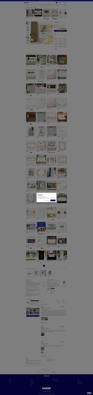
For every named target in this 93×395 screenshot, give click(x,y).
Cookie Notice (46, 197)
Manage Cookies (47, 200)
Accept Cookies (53, 200)
